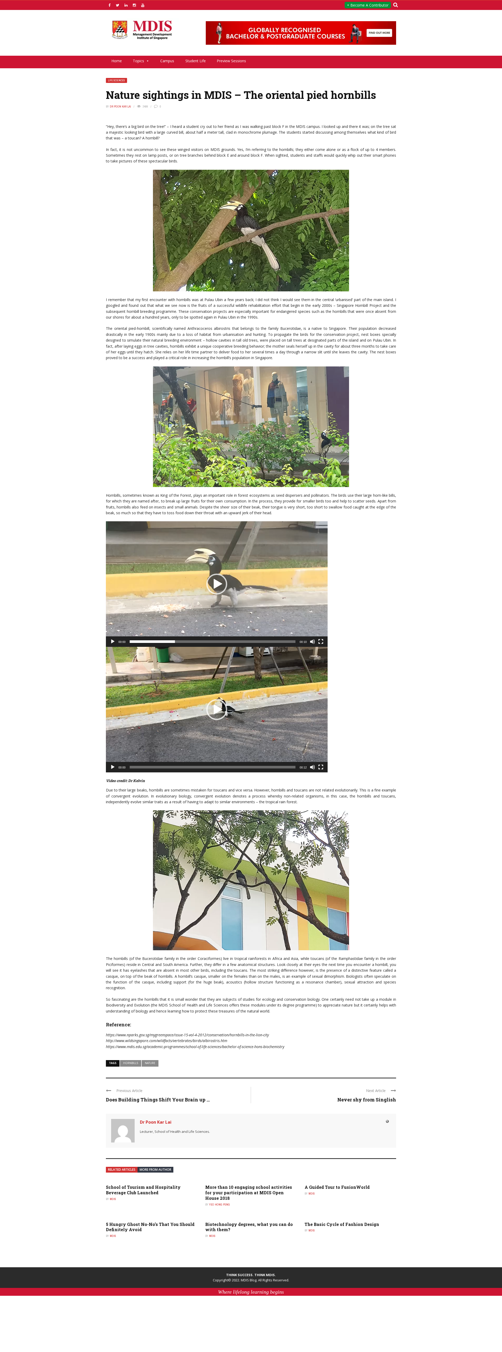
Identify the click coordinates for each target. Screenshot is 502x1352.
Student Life (195, 60)
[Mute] (312, 641)
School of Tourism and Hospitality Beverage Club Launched (143, 1189)
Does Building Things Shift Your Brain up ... (158, 1099)
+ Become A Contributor (368, 5)
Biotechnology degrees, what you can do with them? (249, 1226)
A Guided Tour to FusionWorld (337, 1187)
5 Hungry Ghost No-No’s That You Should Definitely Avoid (150, 1226)
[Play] (112, 641)
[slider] (212, 641)
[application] (217, 584)
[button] (216, 584)
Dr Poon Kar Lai (120, 106)
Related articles (121, 1169)
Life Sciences (116, 80)
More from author (155, 1169)
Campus (167, 60)
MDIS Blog (248, 1280)
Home (116, 60)
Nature (150, 1063)
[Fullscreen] (320, 641)
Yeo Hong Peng (219, 1204)
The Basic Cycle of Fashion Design (342, 1224)
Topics (138, 60)
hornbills (130, 1063)
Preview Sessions (231, 60)
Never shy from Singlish (366, 1099)
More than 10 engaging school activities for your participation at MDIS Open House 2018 (248, 1192)
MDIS (113, 1199)
